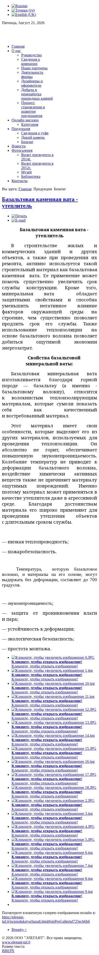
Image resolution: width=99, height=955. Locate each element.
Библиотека (30, 176)
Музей (26, 172)
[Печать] (19, 216)
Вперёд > (19, 930)
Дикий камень (33, 137)
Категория (29, 124)
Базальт (27, 142)
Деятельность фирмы (32, 74)
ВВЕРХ (8, 951)
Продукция (21, 129)
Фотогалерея (22, 150)
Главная (18, 46)
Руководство (31, 55)
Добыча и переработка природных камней (37, 94)
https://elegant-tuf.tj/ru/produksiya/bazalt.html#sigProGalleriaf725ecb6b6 (46, 919)
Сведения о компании (30, 61)
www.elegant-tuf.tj (16, 942)
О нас (16, 51)
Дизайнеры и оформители (32, 83)
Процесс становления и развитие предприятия (33, 109)
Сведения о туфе (35, 133)
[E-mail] (18, 220)
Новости (19, 146)
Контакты (20, 181)
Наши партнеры (34, 68)
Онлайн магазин (25, 120)
